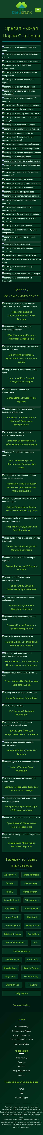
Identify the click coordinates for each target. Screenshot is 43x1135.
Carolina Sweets (12, 925)
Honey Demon (32, 925)
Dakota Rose (10, 968)
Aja (35, 942)
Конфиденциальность (21, 1071)
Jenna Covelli (11, 917)
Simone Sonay (30, 891)
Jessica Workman (21, 951)
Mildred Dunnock (12, 934)
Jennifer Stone (12, 959)
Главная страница (21, 1027)
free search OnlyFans (21, 1005)
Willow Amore (32, 900)
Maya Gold (10, 976)
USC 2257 (21, 1066)
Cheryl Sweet (12, 985)
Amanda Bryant (11, 900)
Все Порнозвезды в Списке (21, 1040)
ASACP (21, 1089)
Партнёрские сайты (21, 1044)
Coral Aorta (32, 959)
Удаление (21, 1062)
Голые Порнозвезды (21, 1035)
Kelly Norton (21, 993)
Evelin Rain (33, 934)
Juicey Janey (30, 883)
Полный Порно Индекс (21, 1031)
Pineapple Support (21, 1098)
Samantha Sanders (15, 942)
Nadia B (9, 891)
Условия (21, 1075)
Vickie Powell (31, 908)
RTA (21, 1093)
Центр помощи (21, 1058)
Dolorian (10, 883)
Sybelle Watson (31, 968)
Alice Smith (32, 917)
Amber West (10, 874)
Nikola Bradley (31, 976)
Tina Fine (32, 985)
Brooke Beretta (31, 874)
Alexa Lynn (10, 908)
